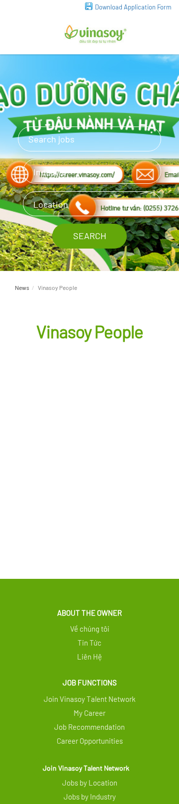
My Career (89, 712)
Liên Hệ (89, 656)
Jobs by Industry (90, 796)
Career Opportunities (90, 740)
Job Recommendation (89, 726)
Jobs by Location (89, 782)
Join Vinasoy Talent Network (86, 768)
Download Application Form (133, 7)
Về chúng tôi (89, 628)
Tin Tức (89, 642)
